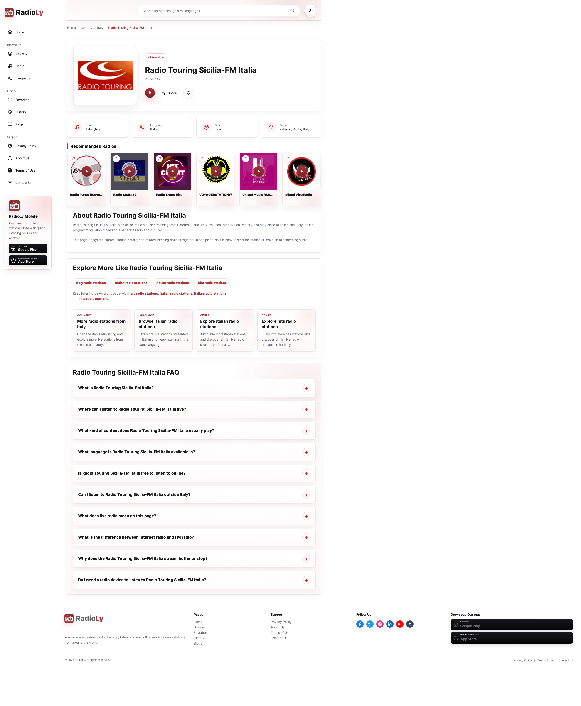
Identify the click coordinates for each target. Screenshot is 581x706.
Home (71, 28)
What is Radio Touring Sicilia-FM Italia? (116, 388)
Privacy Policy (281, 622)
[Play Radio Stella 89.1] (129, 171)
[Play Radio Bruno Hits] (172, 171)
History (199, 638)
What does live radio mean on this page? (117, 516)
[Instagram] (380, 624)
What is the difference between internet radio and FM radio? (136, 537)
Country (86, 28)
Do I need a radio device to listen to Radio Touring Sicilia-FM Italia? (142, 580)
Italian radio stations (131, 283)
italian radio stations (172, 283)
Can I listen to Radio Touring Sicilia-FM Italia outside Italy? (134, 494)
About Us (277, 627)
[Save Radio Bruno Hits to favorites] (159, 158)
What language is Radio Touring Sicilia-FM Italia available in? (136, 452)
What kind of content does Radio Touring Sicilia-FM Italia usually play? (146, 430)
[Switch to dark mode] (311, 11)
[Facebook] (360, 624)
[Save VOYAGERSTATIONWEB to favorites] (202, 158)
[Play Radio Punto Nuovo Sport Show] (86, 171)
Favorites (200, 633)
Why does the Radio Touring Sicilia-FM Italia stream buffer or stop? (143, 558)
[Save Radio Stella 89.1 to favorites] (116, 158)
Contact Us (279, 638)
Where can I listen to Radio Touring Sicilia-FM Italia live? (132, 409)
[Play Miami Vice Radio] (302, 171)
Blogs (198, 643)
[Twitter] (370, 624)
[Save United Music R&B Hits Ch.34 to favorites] (245, 158)
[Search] (292, 11)
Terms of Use (280, 633)
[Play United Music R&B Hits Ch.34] (259, 171)
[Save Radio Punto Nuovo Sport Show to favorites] (73, 158)
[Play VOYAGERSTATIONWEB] (216, 171)
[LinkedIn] (390, 624)
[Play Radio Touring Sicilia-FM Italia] (150, 93)
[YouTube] (400, 624)
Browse (199, 627)
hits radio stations (212, 283)
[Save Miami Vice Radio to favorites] (288, 158)
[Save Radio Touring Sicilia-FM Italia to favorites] (188, 93)
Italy (100, 28)
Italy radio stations (91, 283)
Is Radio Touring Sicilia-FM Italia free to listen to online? (132, 473)
